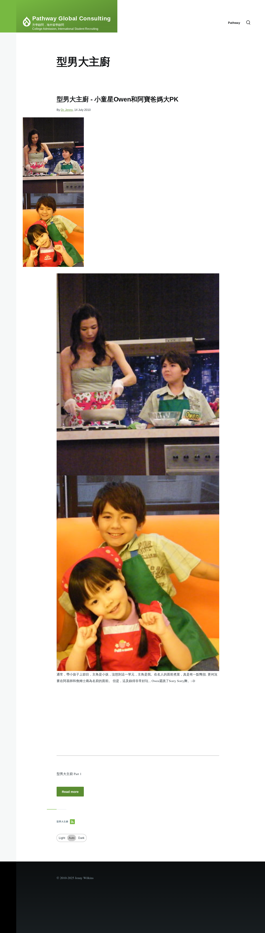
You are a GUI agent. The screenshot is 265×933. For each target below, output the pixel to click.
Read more (70, 792)
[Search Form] (248, 23)
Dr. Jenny (67, 109)
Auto (72, 837)
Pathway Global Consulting (71, 18)
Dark (81, 837)
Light (62, 837)
